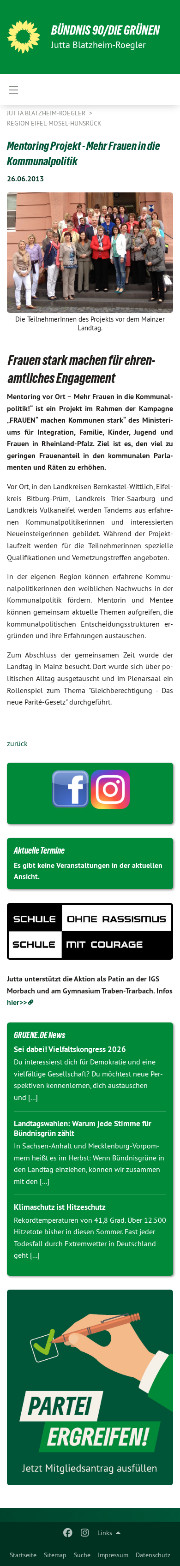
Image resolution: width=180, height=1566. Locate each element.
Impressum (113, 1555)
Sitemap (55, 1555)
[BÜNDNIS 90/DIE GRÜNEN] (23, 37)
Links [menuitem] (104, 1533)
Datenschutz (153, 1555)
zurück (17, 743)
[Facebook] (68, 1533)
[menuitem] (23, 1555)
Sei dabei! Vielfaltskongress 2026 (70, 1049)
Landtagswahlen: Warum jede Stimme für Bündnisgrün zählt (82, 1128)
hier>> (17, 1002)
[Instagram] (84, 1533)
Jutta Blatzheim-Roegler (47, 113)
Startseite (23, 1555)
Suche (82, 1555)
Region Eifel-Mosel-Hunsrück (54, 123)
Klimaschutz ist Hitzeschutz (60, 1207)
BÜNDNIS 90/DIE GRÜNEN (105, 30)
